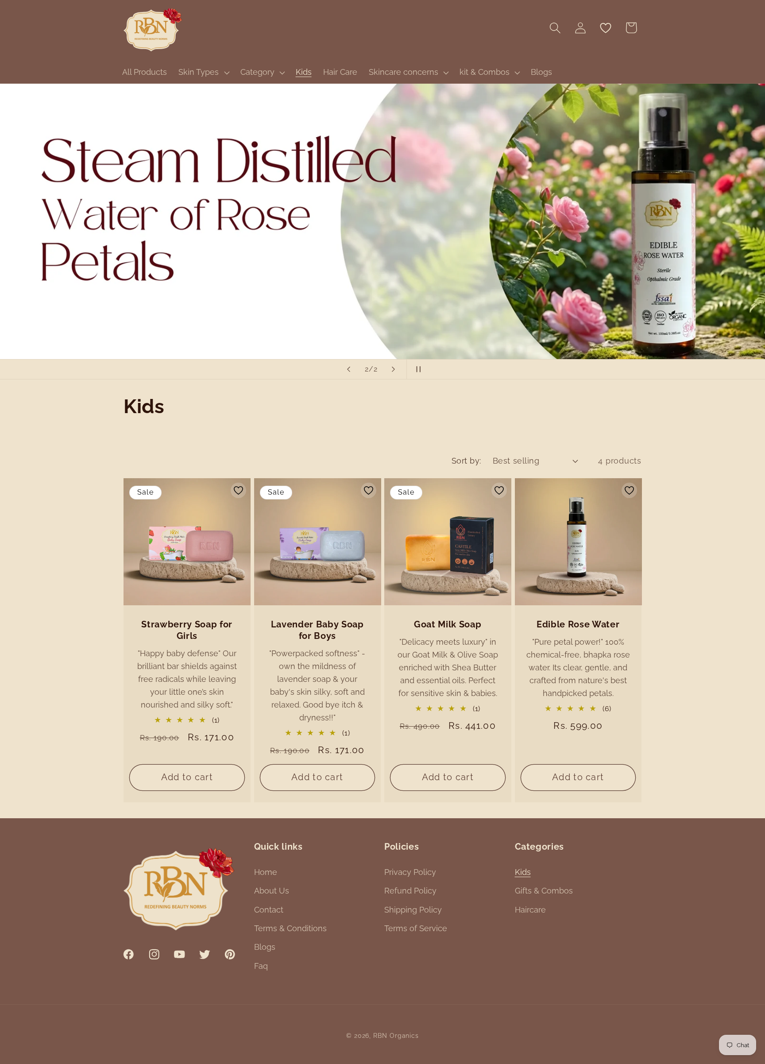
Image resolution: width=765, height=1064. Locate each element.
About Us (271, 890)
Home (265, 872)
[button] (203, 72)
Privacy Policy (410, 872)
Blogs (264, 947)
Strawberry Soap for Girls (186, 630)
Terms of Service (415, 928)
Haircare (530, 909)
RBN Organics (396, 1035)
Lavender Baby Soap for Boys (317, 630)
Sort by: (466, 460)
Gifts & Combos (544, 890)
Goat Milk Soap (447, 624)
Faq (261, 966)
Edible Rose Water (578, 624)
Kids (523, 872)
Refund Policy (410, 890)
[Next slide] (393, 369)
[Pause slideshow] (416, 369)
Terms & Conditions (290, 928)
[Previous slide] (349, 369)
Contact (268, 909)
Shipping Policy (413, 909)
